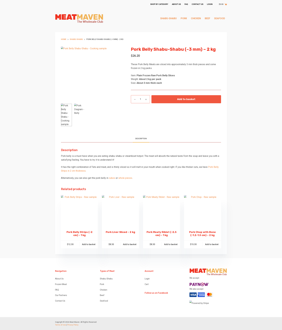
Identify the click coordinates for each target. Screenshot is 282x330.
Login (147, 278)
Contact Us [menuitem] (197, 4)
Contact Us (60, 301)
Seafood (104, 301)
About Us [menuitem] (176, 4)
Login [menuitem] (210, 4)
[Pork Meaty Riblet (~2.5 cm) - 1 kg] (161, 211)
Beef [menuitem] (207, 18)
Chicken (103, 290)
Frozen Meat (61, 284)
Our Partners (61, 295)
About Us (59, 278)
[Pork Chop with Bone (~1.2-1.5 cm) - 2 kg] (202, 211)
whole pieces (125, 178)
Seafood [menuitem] (219, 18)
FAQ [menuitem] (186, 4)
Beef (102, 295)
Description (141, 139)
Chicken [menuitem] (196, 18)
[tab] (141, 138)
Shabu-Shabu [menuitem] (168, 18)
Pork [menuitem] (184, 18)
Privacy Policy (72, 325)
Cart (147, 284)
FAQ (57, 290)
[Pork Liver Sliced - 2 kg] (120, 211)
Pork (102, 284)
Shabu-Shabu (106, 278)
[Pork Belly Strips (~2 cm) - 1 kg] (79, 211)
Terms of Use (60, 325)
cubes (112, 178)
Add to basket (186, 99)
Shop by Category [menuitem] (159, 4)
